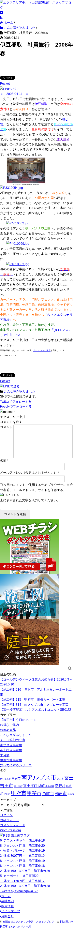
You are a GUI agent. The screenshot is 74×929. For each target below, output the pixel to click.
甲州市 (7, 794)
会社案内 (7, 901)
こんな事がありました (19, 391)
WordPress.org (10, 830)
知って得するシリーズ (16, 765)
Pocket (5, 83)
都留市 (61, 793)
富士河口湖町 (34, 786)
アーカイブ (8, 805)
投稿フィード (9, 820)
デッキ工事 (5, 778)
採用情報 (7, 906)
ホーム (6, 896)
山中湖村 (49, 786)
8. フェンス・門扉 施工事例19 (22, 860)
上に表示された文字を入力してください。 (30, 500)
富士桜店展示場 (11, 750)
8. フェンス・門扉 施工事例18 (22, 865)
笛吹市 (48, 793)
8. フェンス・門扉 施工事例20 (22, 845)
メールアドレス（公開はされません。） (28, 472)
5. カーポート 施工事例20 (19, 875)
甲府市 (18, 793)
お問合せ (7, 916)
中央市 (16, 778)
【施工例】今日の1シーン (18, 720)
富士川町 (18, 786)
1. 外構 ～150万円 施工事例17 (22, 881)
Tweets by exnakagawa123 (19, 891)
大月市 (60, 778)
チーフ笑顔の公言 (12, 740)
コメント (6, 427)
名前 (3, 460)
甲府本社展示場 (11, 760)
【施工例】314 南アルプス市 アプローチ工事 (34, 704)
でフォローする (15, 401)
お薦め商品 (8, 730)
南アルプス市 (38, 777)
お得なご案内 (9, 725)
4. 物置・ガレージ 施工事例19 (22, 850)
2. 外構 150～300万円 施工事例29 (25, 871)
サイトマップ (10, 911)
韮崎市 (70, 794)
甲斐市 (34, 793)
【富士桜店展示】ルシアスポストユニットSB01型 (35, 709)
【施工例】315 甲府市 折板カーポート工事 (32, 699)
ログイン (6, 815)
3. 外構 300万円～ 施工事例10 (22, 855)
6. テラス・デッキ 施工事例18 (22, 840)
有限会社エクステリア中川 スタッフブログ (28, 921)
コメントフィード (12, 825)
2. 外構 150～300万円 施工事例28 (25, 886)
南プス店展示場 (11, 745)
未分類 (4, 755)
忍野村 (60, 786)
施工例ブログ (20, 835)
